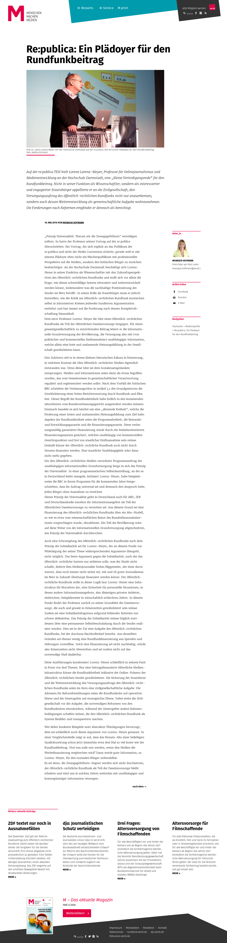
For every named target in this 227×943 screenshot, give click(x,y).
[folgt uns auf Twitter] (90, 936)
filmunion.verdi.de (120, 936)
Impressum (116, 928)
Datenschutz (116, 932)
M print (123, 8)
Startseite (177, 326)
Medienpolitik (192, 326)
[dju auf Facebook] (196, 13)
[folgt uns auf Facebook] (86, 936)
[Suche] (75, 936)
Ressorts (87, 8)
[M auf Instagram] (201, 13)
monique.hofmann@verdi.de (187, 268)
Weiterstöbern (75, 913)
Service (108, 8)
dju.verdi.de (157, 932)
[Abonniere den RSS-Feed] (206, 13)
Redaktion (148, 928)
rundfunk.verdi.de (137, 932)
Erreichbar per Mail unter (185, 264)
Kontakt (162, 928)
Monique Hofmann (73, 222)
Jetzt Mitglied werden (194, 8)
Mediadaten (132, 928)
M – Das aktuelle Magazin (88, 900)
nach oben (138, 786)
